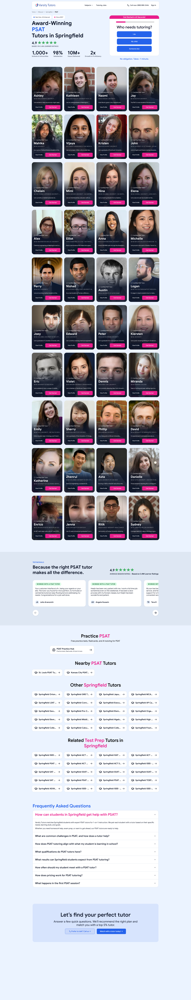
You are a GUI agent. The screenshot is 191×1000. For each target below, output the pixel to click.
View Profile (38, 107)
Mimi (69, 190)
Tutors (34, 12)
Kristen (103, 143)
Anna (102, 238)
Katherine (41, 480)
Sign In (153, 5)
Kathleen (72, 95)
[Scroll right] (155, 613)
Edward (71, 333)
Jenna (70, 524)
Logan (135, 286)
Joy (133, 95)
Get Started (53, 107)
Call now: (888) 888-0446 (139, 5)
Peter (102, 333)
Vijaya (70, 143)
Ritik (101, 524)
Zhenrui (71, 476)
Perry (38, 286)
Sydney (136, 524)
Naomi (103, 95)
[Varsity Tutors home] (45, 5)
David (135, 429)
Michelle (137, 238)
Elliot (69, 238)
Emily (38, 429)
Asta (101, 476)
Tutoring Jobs (101, 5)
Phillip (102, 429)
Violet (70, 381)
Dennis (103, 381)
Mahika (39, 143)
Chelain (39, 190)
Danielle (136, 476)
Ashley (39, 95)
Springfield (49, 12)
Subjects (88, 5)
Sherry (71, 429)
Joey (37, 333)
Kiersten (137, 333)
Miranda (137, 381)
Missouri (40, 12)
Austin (103, 290)
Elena (135, 190)
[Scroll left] (36, 613)
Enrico (38, 524)
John (134, 143)
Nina (101, 190)
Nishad (71, 286)
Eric (36, 381)
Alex (37, 238)
